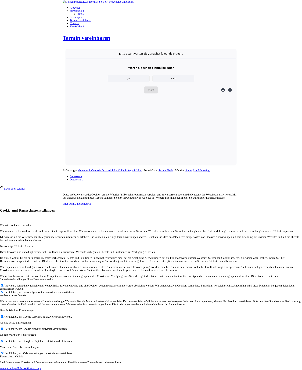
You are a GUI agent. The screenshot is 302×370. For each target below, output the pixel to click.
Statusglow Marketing (197, 170)
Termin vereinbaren (86, 38)
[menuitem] (154, 7)
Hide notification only (29, 368)
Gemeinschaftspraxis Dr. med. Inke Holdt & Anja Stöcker (110, 170)
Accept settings (8, 368)
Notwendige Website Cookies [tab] (16, 246)
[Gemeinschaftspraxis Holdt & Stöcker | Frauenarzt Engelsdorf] (98, 1)
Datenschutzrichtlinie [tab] (11, 356)
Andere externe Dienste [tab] (13, 295)
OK (90, 203)
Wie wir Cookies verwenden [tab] (15, 225)
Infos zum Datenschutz (75, 203)
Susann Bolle (166, 170)
